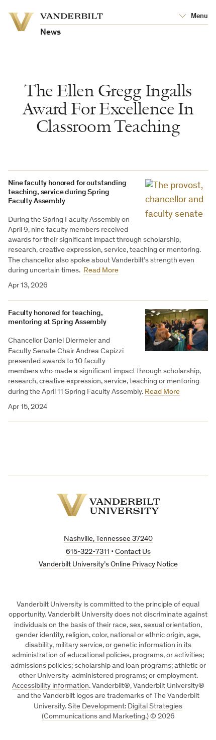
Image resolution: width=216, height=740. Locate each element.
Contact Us (133, 552)
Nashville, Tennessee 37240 (108, 539)
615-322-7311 (88, 552)
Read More (101, 270)
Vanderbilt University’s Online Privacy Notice (108, 564)
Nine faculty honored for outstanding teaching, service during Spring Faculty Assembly (67, 192)
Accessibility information (50, 686)
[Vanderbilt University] (108, 505)
